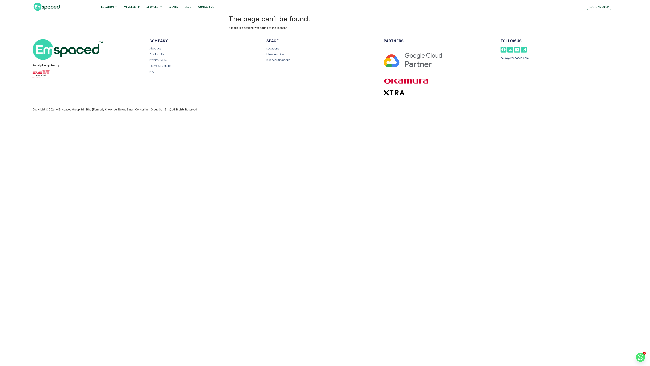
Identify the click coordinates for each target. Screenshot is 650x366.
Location (107, 6)
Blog (188, 6)
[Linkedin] (517, 50)
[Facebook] (503, 50)
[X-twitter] (510, 50)
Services (152, 6)
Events (173, 6)
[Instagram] (524, 50)
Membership (132, 6)
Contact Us (206, 6)
